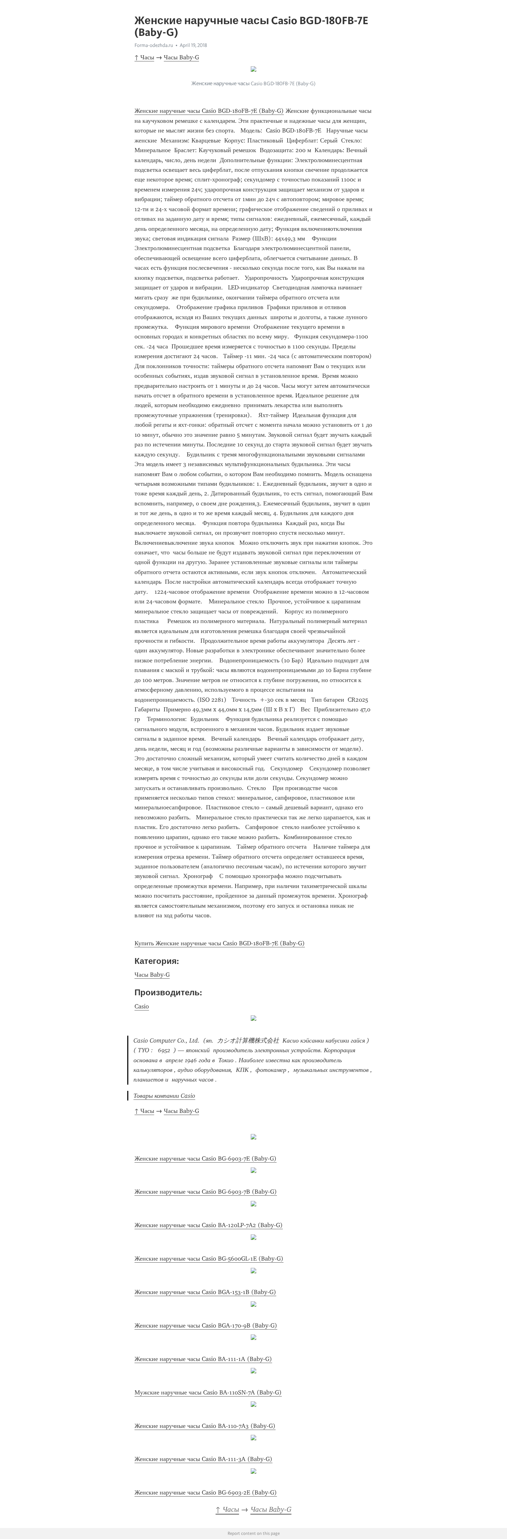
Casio (142, 1006)
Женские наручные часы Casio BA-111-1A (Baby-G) (203, 1359)
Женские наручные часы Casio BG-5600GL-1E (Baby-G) (209, 1258)
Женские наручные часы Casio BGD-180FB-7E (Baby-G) (209, 111)
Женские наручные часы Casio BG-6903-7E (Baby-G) (206, 1158)
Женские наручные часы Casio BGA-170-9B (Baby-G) (206, 1325)
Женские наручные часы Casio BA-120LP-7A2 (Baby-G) (209, 1225)
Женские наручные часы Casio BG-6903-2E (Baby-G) (206, 1492)
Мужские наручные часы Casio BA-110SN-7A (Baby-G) (208, 1392)
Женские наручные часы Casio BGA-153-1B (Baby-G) (205, 1292)
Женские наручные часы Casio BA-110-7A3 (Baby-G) (205, 1426)
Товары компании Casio (164, 1095)
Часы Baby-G (181, 57)
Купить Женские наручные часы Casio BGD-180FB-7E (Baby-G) (220, 943)
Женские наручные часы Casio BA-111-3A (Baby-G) (203, 1459)
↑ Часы (144, 57)
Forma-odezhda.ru (154, 45)
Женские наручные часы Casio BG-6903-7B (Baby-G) (206, 1191)
